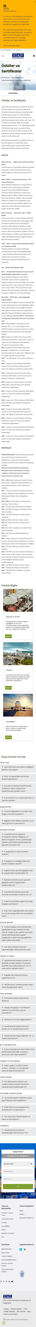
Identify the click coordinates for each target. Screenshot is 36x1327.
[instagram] (6, 1281)
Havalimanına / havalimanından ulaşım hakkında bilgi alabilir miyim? (17, 986)
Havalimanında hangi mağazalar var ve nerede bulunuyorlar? (18, 1037)
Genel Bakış (13, 93)
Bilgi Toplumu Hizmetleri (16, 1312)
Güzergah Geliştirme (26, 1218)
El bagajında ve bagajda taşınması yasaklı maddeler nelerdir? (16, 862)
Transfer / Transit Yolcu (7, 1214)
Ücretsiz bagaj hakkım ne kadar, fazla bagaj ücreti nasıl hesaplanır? (17, 812)
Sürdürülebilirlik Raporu (8, 1260)
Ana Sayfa (5, 77)
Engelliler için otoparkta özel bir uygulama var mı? (15, 976)
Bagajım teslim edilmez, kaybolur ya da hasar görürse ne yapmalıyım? (17, 822)
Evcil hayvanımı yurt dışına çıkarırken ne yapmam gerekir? (18, 799)
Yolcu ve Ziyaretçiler (5, 50)
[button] (34, 2)
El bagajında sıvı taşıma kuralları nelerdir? (15, 853)
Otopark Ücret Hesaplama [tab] (18, 1156)
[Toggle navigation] (4, 56)
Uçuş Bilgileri (5, 1226)
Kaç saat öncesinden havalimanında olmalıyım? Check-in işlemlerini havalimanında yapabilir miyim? (16, 788)
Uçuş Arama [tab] (18, 1152)
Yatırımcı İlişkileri (6, 1256)
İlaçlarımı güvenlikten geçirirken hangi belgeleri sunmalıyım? (17, 902)
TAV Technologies (22, 1319)
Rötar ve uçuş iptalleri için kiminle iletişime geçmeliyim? (15, 777)
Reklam (21, 1214)
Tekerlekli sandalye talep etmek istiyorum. (15, 999)
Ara (18, 1186)
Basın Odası (5, 1253)
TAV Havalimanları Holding (7, 1270)
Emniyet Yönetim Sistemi (7, 1264)
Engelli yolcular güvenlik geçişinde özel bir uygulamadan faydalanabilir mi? (17, 871)
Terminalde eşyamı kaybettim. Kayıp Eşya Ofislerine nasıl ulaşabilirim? (17, 1099)
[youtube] (12, 1281)
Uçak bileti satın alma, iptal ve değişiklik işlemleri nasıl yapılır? (18, 768)
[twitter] (3, 1281)
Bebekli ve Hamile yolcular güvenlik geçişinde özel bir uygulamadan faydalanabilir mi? (16, 882)
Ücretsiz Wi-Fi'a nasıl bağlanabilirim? (18, 1019)
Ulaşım (3, 1230)
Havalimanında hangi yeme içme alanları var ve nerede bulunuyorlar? (15, 1027)
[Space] (18, 56)
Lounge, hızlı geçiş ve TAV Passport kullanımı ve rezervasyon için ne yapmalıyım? (16, 1010)
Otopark (4, 1223)
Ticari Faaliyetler (16, 50)
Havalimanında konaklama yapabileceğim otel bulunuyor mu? (15, 1131)
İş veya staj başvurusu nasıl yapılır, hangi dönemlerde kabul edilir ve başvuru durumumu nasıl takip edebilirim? (18, 1052)
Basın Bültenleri (6, 1249)
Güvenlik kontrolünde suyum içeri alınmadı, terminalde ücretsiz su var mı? (17, 893)
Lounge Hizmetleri (7, 1219)
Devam (8, 636)
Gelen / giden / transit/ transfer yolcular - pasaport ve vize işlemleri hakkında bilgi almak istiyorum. (15, 1068)
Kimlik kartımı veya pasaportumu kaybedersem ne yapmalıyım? (15, 1108)
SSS (2, 1237)
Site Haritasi (21, 1311)
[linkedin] (9, 1281)
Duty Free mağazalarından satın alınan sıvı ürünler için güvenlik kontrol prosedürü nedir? (17, 913)
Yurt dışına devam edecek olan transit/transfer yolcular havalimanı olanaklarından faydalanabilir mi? (15, 1084)
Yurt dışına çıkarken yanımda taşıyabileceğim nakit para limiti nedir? (16, 948)
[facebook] (1, 1281)
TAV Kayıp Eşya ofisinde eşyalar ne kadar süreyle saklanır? (16, 1117)
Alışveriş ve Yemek (7, 1233)
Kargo (21, 1211)
